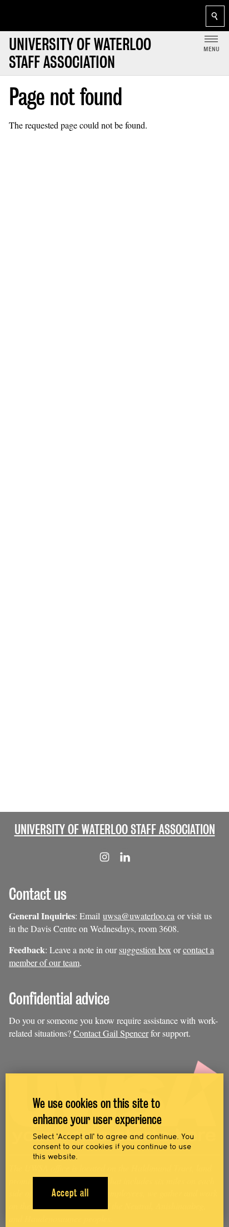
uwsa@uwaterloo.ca (139, 916)
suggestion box (145, 949)
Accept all (70, 1193)
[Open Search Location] (215, 16)
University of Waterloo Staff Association (114, 829)
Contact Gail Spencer (110, 1033)
